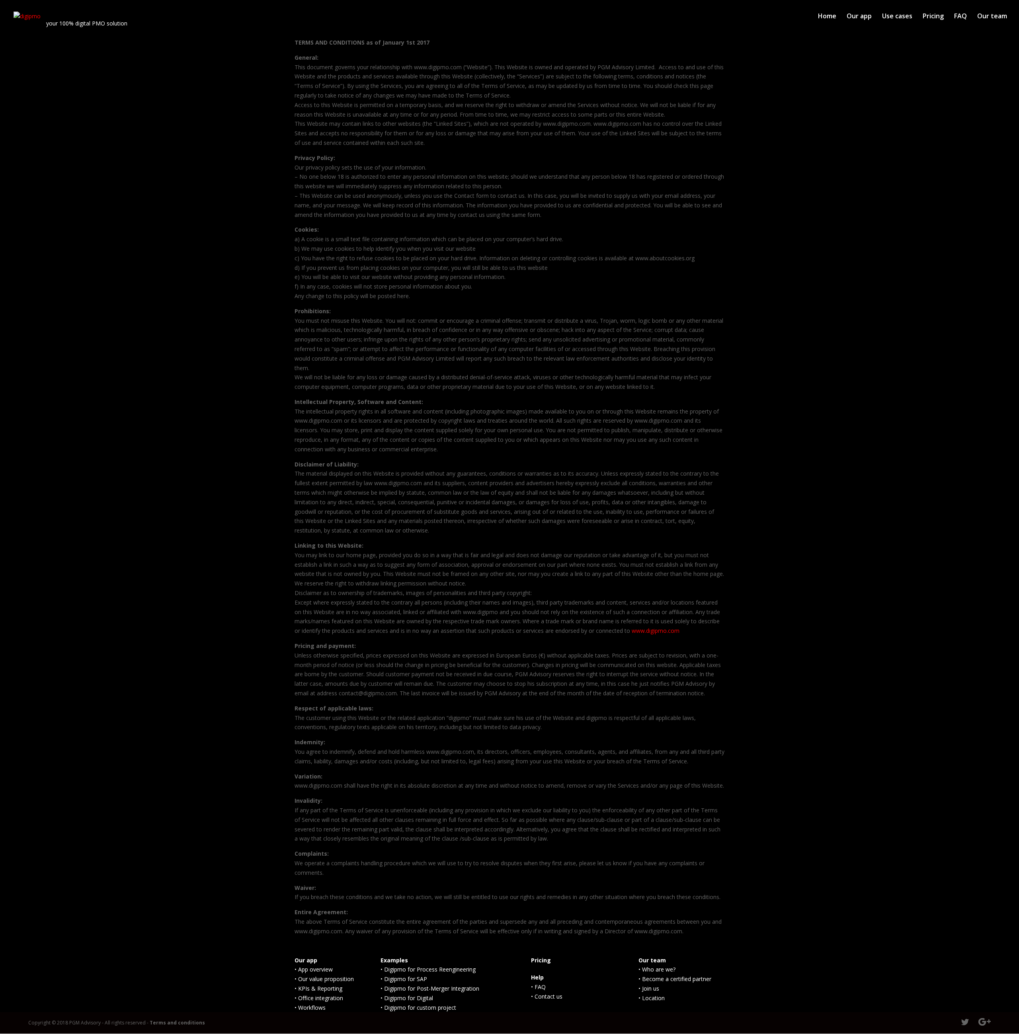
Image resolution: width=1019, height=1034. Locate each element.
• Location (651, 998)
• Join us (648, 988)
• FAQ (538, 987)
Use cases (897, 16)
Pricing (933, 16)
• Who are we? (656, 969)
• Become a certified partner (674, 979)
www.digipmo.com (655, 630)
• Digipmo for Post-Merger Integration (430, 988)
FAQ (960, 16)
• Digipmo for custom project (418, 1007)
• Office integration (319, 998)
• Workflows (310, 1007)
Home (827, 16)
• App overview (314, 969)
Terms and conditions (177, 1022)
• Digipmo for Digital (407, 998)
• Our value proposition (324, 979)
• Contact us (546, 996)
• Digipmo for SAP (404, 979)
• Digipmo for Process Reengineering (428, 969)
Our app (859, 16)
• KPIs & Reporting (318, 988)
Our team (992, 16)
